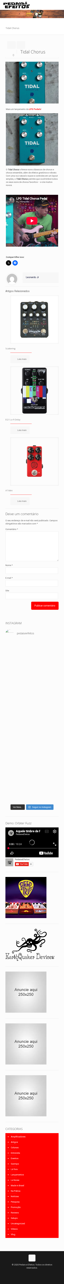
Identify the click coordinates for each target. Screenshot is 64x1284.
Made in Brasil (17, 1185)
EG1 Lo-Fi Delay (12, 419)
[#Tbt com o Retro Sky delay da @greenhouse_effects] (32, 645)
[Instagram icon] (35, 1272)
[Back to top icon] (32, 1258)
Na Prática (15, 1191)
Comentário (11, 529)
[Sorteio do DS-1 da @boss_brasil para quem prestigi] (32, 798)
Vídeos (14, 1229)
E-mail (9, 578)
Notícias (15, 1196)
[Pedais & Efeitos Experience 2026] (32, 792)
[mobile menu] (59, 5)
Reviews (15, 1212)
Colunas (15, 1147)
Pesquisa (15, 1202)
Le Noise (15, 1180)
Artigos (14, 1142)
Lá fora (14, 1169)
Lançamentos (17, 1174)
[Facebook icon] (28, 1272)
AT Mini (8, 490)
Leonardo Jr (32, 277)
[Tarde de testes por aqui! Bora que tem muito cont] (32, 665)
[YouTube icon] (32, 1272)
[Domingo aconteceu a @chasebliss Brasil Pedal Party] (32, 710)
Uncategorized (18, 1223)
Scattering (10, 348)
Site (7, 590)
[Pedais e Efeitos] (16, 5)
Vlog (13, 1234)
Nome (9, 565)
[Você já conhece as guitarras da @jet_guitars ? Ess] (32, 781)
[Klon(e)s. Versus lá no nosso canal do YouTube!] (32, 651)
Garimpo (15, 1164)
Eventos (14, 1158)
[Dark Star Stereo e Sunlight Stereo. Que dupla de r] (32, 657)
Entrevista (15, 1153)
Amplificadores (18, 1136)
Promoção (16, 1207)
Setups (14, 1218)
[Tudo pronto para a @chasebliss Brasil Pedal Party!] (32, 762)
